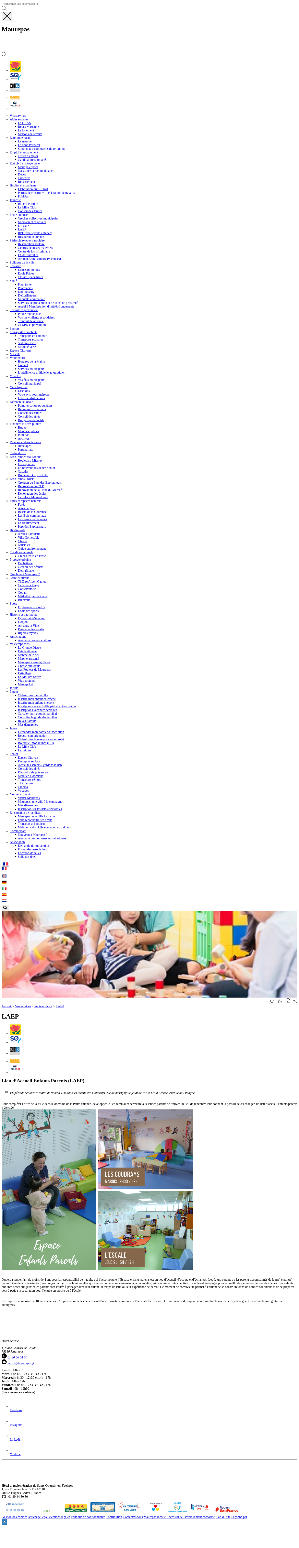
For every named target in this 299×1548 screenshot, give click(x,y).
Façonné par (239, 1517)
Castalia (23, 471)
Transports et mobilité (23, 332)
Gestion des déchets (30, 567)
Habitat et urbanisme (23, 185)
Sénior (14, 754)
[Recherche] (4, 56)
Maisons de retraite (30, 134)
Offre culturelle (19, 578)
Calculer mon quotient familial (37, 713)
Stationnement (27, 343)
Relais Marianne (28, 126)
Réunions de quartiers (32, 409)
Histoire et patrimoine (23, 614)
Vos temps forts (19, 644)
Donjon (23, 622)
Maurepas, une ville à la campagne (40, 801)
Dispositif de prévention (33, 772)
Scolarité (15, 266)
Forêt (21, 504)
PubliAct (23, 196)
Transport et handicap (32, 823)
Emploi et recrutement (24, 152)
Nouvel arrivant (20, 794)
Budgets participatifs (31, 420)
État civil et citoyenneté (25, 163)
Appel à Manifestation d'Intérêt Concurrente (46, 306)
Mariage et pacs (28, 167)
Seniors (14, 328)
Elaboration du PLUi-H (33, 189)
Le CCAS (24, 123)
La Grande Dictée (29, 647)
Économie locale (20, 137)
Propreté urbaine (20, 559)
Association (17, 842)
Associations (18, 636)
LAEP (22, 229)
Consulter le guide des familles (37, 717)
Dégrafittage (26, 570)
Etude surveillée (28, 255)
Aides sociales (19, 119)
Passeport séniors (29, 761)
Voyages (23, 790)
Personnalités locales (31, 629)
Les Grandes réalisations (25, 457)
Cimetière (24, 178)
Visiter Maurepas (29, 798)
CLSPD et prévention (32, 324)
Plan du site (223, 1517)
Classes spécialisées (30, 277)
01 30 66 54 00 (17, 1357)
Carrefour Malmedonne (33, 497)
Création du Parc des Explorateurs (40, 482)
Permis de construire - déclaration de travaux (46, 192)
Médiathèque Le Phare (32, 596)
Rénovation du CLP (31, 486)
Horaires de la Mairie (31, 361)
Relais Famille (27, 721)
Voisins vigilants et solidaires (36, 317)
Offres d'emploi (28, 156)
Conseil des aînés (29, 416)
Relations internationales (25, 442)
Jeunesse (15, 200)
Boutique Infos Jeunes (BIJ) (36, 743)
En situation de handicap (25, 812)
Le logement (26, 130)
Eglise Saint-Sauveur (31, 618)
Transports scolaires (30, 339)
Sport (13, 603)
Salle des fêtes (27, 856)
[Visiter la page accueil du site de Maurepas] (30, 46)
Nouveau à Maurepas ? (33, 834)
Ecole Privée (26, 273)
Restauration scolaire (31, 244)
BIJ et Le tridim (28, 203)
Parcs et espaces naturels (25, 501)
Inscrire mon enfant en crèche (37, 699)
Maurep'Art (25, 684)
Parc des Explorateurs (32, 526)
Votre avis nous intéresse (33, 394)
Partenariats (25, 449)
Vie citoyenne (18, 387)
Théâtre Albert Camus (32, 581)
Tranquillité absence (31, 321)
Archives (23, 438)
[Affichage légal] (15, 108)
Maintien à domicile (30, 776)
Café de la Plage (28, 585)
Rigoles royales (28, 633)
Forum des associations (33, 849)
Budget (22, 427)
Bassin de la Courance (32, 512)
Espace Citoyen (28, 757)
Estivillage (24, 673)
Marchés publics (28, 431)
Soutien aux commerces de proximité (41, 148)
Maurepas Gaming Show (34, 662)
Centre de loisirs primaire (34, 251)
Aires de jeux (26, 508)
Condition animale (21, 552)
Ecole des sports (28, 611)
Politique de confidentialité (88, 1517)
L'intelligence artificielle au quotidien (41, 372)
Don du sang (26, 291)
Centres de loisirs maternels (35, 247)
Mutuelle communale (31, 299)
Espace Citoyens (20, 350)
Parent (14, 691)
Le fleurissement (28, 523)
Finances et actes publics (25, 424)
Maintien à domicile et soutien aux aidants (45, 827)
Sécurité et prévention (24, 310)
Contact (23, 365)
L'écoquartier (26, 464)
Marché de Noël (28, 655)
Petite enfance (19, 214)
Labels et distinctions (31, 398)
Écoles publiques (29, 269)
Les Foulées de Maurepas (34, 669)
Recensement (26, 181)
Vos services (23, 1006)
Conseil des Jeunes (30, 211)
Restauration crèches (31, 236)
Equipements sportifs (31, 607)
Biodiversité (17, 530)
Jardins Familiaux (29, 534)
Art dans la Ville (28, 625)
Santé (13, 280)
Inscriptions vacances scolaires (37, 710)
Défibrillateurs (27, 295)
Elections (24, 391)
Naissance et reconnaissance (36, 170)
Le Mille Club (27, 207)
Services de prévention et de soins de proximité (48, 302)
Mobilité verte (27, 346)
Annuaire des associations (34, 640)
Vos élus (15, 376)
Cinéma (23, 787)
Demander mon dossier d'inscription (41, 732)
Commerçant (18, 831)
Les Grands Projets (22, 479)
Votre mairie (17, 357)
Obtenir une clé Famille (33, 695)
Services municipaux (31, 368)
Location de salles (29, 853)
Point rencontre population (35, 405)
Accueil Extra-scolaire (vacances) (39, 258)
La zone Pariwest (29, 145)
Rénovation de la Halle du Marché (40, 490)
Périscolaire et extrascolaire (27, 240)
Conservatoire (27, 589)
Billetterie (24, 600)
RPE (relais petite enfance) (35, 233)
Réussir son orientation (32, 735)
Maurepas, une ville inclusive (36, 816)
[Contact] (15, 97)
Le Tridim (24, 750)
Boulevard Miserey (30, 460)
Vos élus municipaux (31, 379)
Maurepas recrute (155, 1517)
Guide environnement (32, 548)
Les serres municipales (32, 519)
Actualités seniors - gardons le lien (40, 765)
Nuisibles (24, 545)
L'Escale (23, 225)
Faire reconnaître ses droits (35, 820)
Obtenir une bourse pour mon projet (41, 739)
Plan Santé (25, 284)
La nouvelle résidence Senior (36, 468)
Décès (22, 174)
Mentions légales (59, 1517)
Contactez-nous (133, 1517)
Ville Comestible (28, 537)
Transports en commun (32, 335)
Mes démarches (28, 724)
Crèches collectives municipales (38, 218)
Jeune (13, 728)
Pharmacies (25, 288)
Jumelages (24, 446)
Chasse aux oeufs (29, 666)
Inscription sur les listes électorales (40, 809)
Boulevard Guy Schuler (33, 475)
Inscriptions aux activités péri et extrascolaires (47, 706)
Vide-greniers (26, 680)
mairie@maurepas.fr (21, 1363)
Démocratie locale (21, 402)
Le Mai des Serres (29, 677)
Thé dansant (26, 783)
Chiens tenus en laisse (32, 556)
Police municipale (29, 313)
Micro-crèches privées (32, 222)
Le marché (25, 141)
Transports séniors (29, 779)
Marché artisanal (28, 658)
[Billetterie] (15, 90)
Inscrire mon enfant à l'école (36, 702)
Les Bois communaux (32, 515)
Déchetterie (25, 563)
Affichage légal (38, 1517)
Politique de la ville (22, 262)
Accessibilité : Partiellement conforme (190, 1517)
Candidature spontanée (32, 159)
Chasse (22, 541)
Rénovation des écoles (32, 493)
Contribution (114, 1517)
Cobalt (22, 592)
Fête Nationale (27, 651)
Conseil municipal (29, 383)
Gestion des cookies (14, 1517)
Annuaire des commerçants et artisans (42, 838)
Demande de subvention (33, 845)
